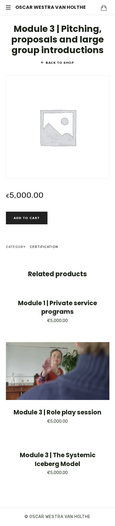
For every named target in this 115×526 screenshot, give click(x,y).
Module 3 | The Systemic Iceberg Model (58, 459)
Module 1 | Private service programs (57, 307)
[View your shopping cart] (103, 7)
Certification (44, 247)
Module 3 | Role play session (57, 412)
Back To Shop (60, 62)
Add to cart (27, 217)
